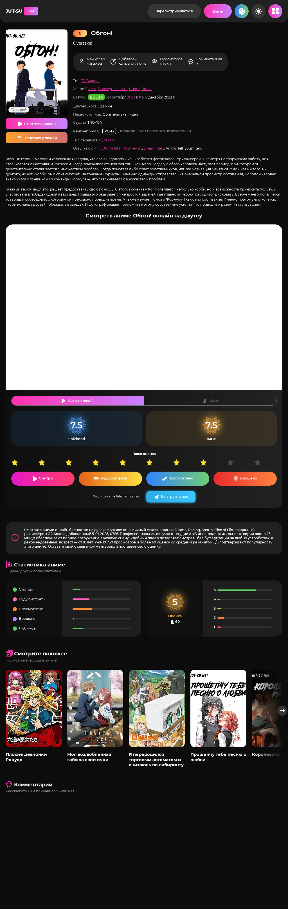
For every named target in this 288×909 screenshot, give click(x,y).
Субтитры (107, 140)
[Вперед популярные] (282, 711)
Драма (90, 89)
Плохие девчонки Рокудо (26, 757)
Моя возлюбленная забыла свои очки (89, 757)
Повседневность (112, 89)
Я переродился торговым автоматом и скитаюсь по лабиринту (156, 759)
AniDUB (101, 148)
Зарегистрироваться (174, 11)
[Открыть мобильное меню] (275, 11)
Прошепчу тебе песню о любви (218, 757)
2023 (131, 97)
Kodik (214, 401)
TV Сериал (90, 81)
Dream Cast (154, 148)
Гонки (146, 89)
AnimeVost (132, 148)
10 (267, 462)
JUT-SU (20, 11)
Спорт (134, 89)
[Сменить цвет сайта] (258, 11)
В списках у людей (40, 138)
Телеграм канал (174, 496)
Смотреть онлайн (40, 124)
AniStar (115, 148)
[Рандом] (242, 11)
